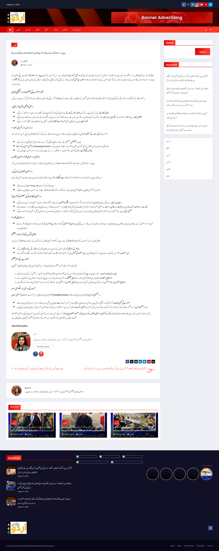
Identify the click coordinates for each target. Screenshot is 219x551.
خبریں (18, 29)
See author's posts (43, 346)
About (179, 545)
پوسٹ (56, 29)
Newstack (39, 545)
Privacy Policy (189, 545)
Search (170, 42)
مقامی (37, 29)
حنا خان (25, 60)
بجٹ (37, 273)
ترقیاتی (118, 307)
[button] (206, 30)
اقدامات (52, 150)
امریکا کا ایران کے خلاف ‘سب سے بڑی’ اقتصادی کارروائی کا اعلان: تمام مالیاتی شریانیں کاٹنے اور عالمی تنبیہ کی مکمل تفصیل (31, 428)
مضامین (65, 29)
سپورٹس (28, 29)
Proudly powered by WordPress (17, 545)
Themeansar (49, 545)
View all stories (207, 465)
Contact (210, 545)
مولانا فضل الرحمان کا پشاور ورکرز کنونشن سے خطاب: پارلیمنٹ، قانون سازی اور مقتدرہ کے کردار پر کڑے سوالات (133, 428)
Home (172, 545)
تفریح (46, 29)
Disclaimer (201, 545)
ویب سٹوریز (76, 29)
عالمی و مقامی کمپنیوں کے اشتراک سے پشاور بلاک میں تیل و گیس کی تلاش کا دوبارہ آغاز (38, 368)
